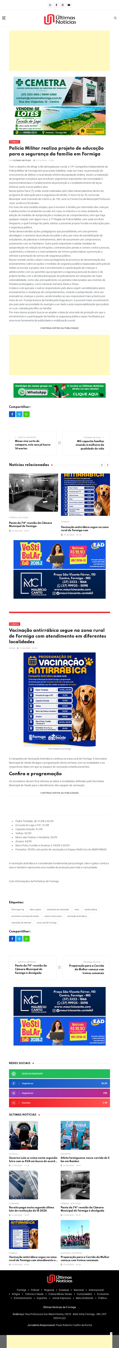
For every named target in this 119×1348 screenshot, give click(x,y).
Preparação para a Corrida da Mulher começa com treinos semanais (86, 970)
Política (13, 1154)
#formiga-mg (17, 909)
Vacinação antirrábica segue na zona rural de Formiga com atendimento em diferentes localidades (33, 1260)
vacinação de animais (21, 923)
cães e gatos (35, 909)
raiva (76, 909)
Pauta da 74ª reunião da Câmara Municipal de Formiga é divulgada (31, 969)
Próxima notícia (92, 438)
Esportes (66, 1154)
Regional (49, 1289)
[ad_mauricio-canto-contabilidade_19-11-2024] (59, 584)
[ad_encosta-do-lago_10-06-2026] (59, 120)
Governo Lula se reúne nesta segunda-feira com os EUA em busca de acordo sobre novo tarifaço (33, 1161)
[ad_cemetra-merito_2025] (59, 91)
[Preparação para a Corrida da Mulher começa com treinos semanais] (75, 1234)
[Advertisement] (59, 51)
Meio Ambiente (84, 1298)
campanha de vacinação (58, 909)
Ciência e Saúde (34, 1294)
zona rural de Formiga (46, 923)
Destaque (23, 518)
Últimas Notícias (22, 160)
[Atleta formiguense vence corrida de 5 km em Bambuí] (75, 1135)
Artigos (16, 1294)
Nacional (79, 1289)
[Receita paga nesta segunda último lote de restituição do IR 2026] (23, 1184)
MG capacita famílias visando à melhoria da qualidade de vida (90, 445)
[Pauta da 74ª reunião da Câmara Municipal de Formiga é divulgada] (75, 1184)
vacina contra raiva (53, 916)
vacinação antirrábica (77, 916)
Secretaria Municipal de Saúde (25, 916)
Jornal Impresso (61, 1298)
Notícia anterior (27, 437)
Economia (14, 1204)
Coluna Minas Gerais (60, 1294)
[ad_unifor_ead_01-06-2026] (59, 554)
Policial (35, 1289)
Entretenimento (23, 1298)
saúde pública (90, 909)
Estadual (64, 1289)
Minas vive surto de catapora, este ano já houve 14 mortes (33, 445)
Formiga (13, 518)
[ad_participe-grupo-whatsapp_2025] (59, 390)
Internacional (96, 1289)
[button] (101, 465)
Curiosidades (84, 1294)
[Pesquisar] (115, 17)
